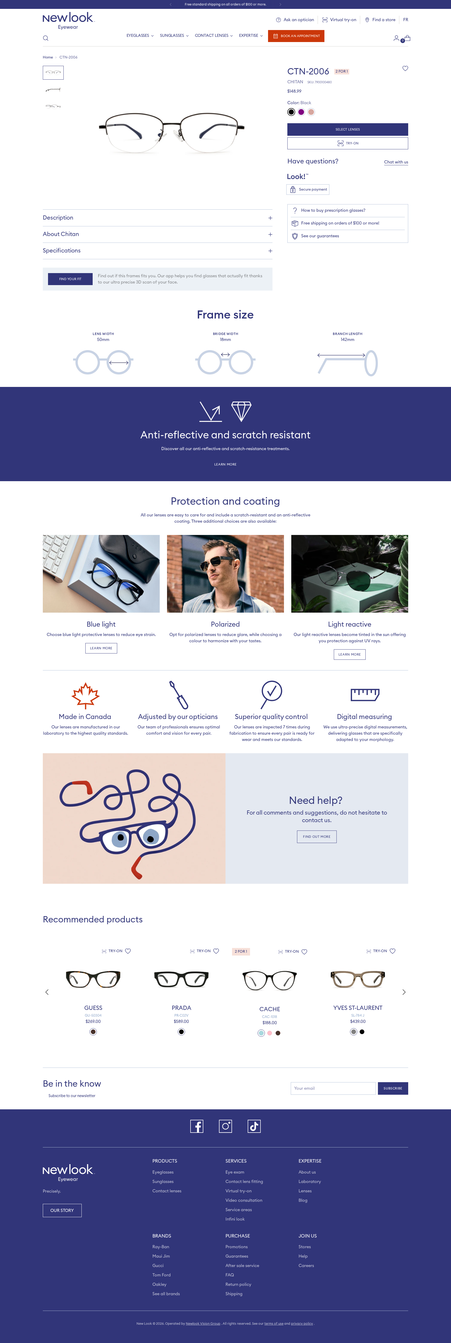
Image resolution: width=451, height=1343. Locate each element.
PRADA (181, 1008)
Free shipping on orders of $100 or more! (340, 223)
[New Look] (69, 21)
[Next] (280, 4)
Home (48, 57)
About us (307, 1172)
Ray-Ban (160, 1247)
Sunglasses (163, 1182)
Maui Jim (161, 1256)
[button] (404, 992)
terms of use (273, 1323)
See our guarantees (320, 236)
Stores (305, 1247)
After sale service (242, 1266)
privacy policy (302, 1323)
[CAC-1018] (269, 981)
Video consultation (243, 1200)
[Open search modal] (45, 38)
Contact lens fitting (244, 1182)
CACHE (269, 1009)
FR (405, 20)
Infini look (235, 1219)
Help (303, 1256)
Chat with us (396, 162)
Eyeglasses (163, 1172)
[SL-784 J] (357, 979)
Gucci (158, 1266)
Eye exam (234, 1172)
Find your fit (70, 279)
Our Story (62, 1211)
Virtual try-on (238, 1191)
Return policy (238, 1284)
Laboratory (310, 1182)
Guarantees (236, 1256)
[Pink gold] (311, 112)
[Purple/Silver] (301, 112)
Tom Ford (161, 1275)
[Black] (291, 112)
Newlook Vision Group (203, 1323)
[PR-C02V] (181, 979)
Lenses (305, 1191)
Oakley (159, 1284)
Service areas (238, 1210)
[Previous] (170, 4)
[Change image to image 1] (53, 73)
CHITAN (295, 82)
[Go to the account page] (394, 38)
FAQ (229, 1275)
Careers (306, 1266)
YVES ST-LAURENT (357, 1008)
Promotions (236, 1247)
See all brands (166, 1294)
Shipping (233, 1294)
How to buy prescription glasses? (333, 210)
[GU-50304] (93, 979)
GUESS (93, 1008)
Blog (303, 1200)
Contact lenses (166, 1191)
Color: (299, 103)
